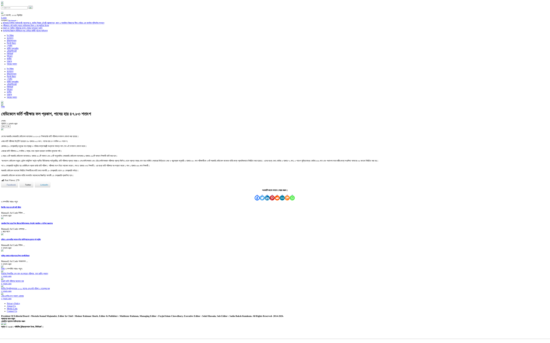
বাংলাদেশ (10, 38)
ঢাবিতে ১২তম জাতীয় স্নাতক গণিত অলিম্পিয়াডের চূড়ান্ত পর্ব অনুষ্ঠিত (21, 239)
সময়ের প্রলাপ (12, 64)
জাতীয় (9, 59)
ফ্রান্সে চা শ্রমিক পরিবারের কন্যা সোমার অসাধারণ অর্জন (22, 28)
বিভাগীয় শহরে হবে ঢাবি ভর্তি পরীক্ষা (11, 207)
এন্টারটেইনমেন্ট (12, 51)
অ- (8, 126)
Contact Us (12, 311)
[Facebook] (257, 196)
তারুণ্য (9, 61)
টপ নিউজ (10, 35)
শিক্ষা (3, 107)
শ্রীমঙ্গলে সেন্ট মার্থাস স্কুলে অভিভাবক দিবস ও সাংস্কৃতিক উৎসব (26, 25)
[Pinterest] (272, 196)
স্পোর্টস (9, 46)
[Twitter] (262, 196)
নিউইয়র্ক (10, 53)
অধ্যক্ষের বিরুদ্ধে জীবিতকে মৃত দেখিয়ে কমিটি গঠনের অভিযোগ (25, 30)
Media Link (12, 308)
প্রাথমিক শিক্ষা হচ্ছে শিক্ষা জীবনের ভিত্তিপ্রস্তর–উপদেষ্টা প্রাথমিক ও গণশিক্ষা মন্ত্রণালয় (27, 223)
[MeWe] (282, 196)
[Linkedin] (267, 196)
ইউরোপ (9, 56)
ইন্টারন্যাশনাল (11, 40)
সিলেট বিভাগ (11, 43)
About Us (11, 306)
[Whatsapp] (292, 196)
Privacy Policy (13, 303)
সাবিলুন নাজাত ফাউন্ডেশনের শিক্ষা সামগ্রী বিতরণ (15, 256)
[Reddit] (277, 196)
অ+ (3, 126)
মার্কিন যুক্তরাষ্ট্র (12, 48)
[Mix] (287, 196)
